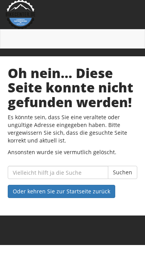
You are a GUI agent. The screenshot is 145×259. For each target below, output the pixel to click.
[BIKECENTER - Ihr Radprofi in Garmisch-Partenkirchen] (72, 14)
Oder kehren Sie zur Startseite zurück (61, 191)
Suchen (122, 172)
